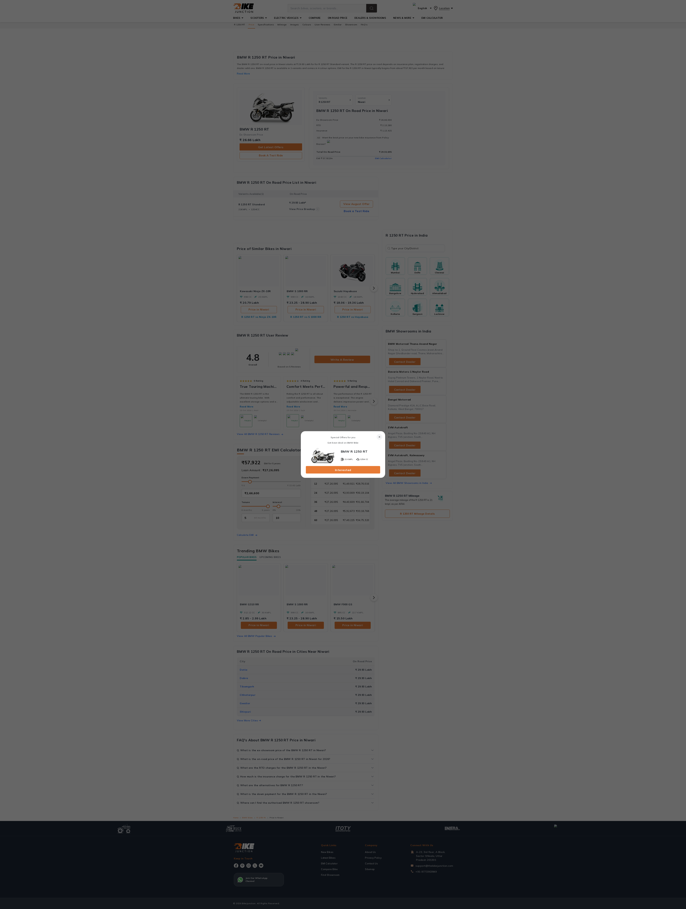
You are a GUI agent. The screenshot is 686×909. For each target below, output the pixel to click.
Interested (343, 470)
